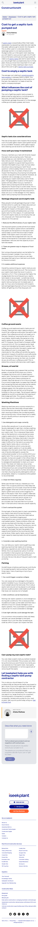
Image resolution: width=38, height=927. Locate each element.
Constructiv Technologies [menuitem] (9, 829)
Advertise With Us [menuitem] (6, 827)
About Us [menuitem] (4, 822)
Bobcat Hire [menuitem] (5, 848)
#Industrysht (5, 897)
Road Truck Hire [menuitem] (23, 850)
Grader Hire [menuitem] (5, 864)
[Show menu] (34, 2)
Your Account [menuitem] (5, 876)
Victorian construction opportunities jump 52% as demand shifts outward (19, 907)
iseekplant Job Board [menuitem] (7, 880)
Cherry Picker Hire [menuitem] (6, 850)
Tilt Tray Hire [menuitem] (5, 866)
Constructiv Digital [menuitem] (7, 831)
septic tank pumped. (25, 67)
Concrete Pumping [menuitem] (7, 852)
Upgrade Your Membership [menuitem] (9, 883)
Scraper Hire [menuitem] (22, 852)
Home (4, 17)
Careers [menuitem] (4, 836)
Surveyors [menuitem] (22, 864)
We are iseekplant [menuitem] (7, 818)
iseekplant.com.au (30, 920)
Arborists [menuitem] (21, 857)
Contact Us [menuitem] (5, 838)
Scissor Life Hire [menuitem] (23, 866)
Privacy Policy (13, 920)
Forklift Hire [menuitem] (5, 861)
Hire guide (4, 895)
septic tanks (14, 59)
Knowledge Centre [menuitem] (7, 878)
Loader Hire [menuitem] (22, 848)
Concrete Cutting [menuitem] (23, 859)
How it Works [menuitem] (5, 824)
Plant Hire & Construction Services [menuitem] (12, 844)
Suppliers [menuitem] (4, 872)
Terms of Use (5, 920)
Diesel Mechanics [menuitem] (23, 861)
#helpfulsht (12, 17)
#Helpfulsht (5, 893)
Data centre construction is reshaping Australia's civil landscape (19, 900)
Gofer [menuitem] (3, 833)
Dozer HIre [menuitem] (5, 857)
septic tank (7, 43)
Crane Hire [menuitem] (5, 855)
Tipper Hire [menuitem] (22, 855)
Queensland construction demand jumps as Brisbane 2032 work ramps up (19, 903)
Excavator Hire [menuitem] (6, 859)
